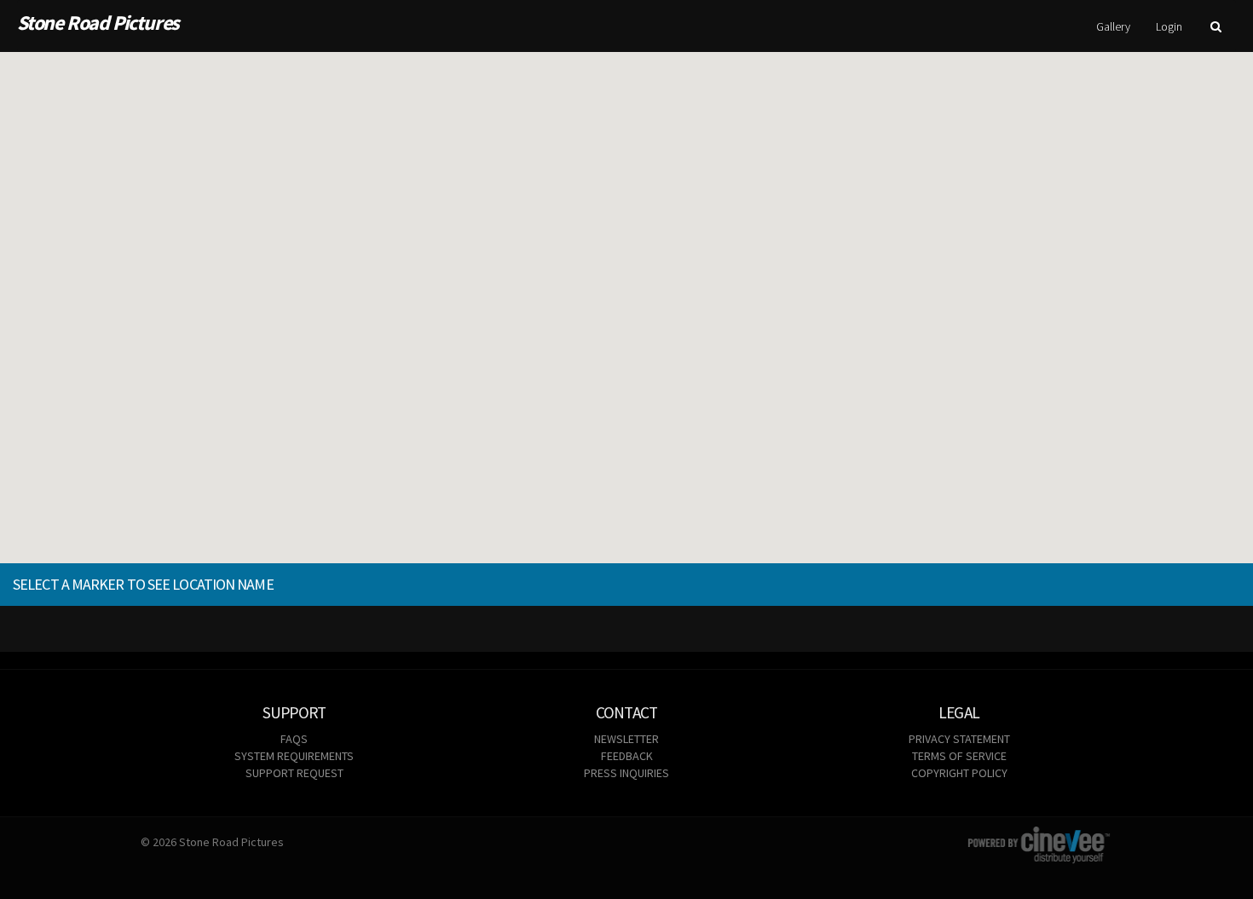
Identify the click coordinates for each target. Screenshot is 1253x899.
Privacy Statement (959, 738)
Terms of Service (959, 756)
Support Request (294, 773)
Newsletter (626, 738)
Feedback (627, 756)
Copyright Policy (959, 773)
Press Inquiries (626, 773)
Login (1169, 26)
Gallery (1113, 26)
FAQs (294, 738)
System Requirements (294, 756)
